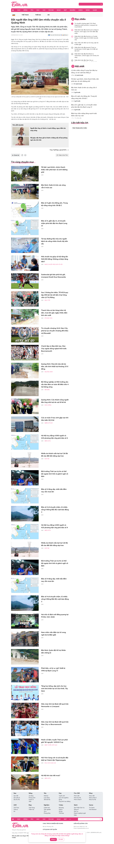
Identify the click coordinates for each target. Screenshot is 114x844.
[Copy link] (25, 155)
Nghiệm (72, 10)
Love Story (47, 798)
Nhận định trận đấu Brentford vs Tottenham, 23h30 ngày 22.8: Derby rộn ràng (87, 55)
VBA (30, 801)
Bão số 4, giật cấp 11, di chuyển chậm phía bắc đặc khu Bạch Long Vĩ (84, 106)
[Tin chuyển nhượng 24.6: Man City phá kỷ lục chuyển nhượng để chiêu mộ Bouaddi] (25, 334)
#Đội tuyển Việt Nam (51, 745)
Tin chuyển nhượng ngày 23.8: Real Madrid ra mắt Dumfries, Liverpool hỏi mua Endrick (86, 25)
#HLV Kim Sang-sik (50, 763)
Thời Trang (32, 807)
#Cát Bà (47, 459)
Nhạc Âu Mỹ (92, 799)
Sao (18, 10)
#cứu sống (48, 405)
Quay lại (16, 155)
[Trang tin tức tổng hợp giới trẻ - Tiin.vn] (19, 4)
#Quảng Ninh (49, 372)
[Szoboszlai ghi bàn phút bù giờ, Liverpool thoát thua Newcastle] (25, 281)
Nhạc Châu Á (92, 798)
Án (48, 15)
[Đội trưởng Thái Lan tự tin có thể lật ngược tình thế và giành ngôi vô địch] (25, 478)
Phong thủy (47, 813)
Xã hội (60, 811)
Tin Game (91, 807)
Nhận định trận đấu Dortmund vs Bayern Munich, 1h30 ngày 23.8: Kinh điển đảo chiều (87, 31)
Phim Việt (76, 796)
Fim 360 (51, 10)
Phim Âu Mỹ (77, 798)
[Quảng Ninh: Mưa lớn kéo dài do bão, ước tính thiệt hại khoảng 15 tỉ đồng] (25, 370)
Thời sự (38, 15)
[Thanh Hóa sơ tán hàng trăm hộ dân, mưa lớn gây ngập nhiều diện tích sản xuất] (25, 317)
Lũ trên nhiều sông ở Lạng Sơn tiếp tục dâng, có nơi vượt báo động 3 (84, 71)
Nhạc (59, 10)
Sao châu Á (17, 798)
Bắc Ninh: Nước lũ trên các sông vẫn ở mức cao (84, 89)
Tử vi (45, 811)
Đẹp (65, 10)
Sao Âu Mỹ (17, 799)
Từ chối (60, 839)
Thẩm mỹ (31, 809)
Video (80, 10)
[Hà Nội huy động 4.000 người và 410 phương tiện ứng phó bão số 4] (25, 442)
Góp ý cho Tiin (63, 155)
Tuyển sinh (62, 796)
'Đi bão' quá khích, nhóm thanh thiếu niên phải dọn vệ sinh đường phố (85, 80)
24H (44, 10)
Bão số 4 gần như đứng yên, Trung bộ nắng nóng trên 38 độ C (84, 97)
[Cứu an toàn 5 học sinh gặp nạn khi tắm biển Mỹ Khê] (25, 424)
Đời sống (61, 807)
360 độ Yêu (47, 799)
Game (95, 10)
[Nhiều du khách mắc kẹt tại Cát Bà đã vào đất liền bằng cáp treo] (25, 460)
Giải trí (60, 809)
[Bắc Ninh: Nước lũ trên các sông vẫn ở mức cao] (25, 191)
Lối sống (31, 796)
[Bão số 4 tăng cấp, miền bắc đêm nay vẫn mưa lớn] (25, 495)
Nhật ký (46, 796)
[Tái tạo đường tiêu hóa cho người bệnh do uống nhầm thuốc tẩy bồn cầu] (25, 245)
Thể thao (61, 813)
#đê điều (47, 390)
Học (37, 10)
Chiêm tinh (47, 807)
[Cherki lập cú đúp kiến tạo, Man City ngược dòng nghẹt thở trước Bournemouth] (25, 352)
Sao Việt (16, 796)
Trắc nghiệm (47, 809)
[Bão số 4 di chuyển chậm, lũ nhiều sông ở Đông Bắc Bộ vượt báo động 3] (25, 513)
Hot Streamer (92, 809)
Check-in (31, 799)
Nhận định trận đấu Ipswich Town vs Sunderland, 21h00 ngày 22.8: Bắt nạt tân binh (86, 49)
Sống (25, 10)
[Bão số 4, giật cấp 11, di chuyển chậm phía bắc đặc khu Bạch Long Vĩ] (25, 227)
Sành (88, 10)
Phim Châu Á (77, 799)
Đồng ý (53, 839)
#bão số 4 (48, 441)
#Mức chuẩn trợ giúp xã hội (54, 264)
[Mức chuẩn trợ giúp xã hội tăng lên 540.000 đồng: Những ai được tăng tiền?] (25, 263)
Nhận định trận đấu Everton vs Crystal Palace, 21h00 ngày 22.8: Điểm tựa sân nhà (86, 38)
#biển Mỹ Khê (48, 423)
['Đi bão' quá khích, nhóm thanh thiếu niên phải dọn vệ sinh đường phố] (25, 173)
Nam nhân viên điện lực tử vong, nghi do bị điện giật (86, 43)
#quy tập (47, 300)
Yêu (32, 10)
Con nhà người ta (63, 798)
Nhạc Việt (91, 796)
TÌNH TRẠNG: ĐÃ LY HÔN (79, 128)
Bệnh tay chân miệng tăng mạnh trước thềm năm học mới (84, 114)
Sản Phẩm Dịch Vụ (79, 807)
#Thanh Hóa (48, 318)
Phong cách (32, 798)
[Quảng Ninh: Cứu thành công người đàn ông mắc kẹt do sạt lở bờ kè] (25, 406)
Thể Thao (25, 15)
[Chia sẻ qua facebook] (22, 155)
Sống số (76, 809)
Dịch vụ (76, 811)
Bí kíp (60, 799)
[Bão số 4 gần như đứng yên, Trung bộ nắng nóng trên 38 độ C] (25, 209)
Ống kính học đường (64, 801)
